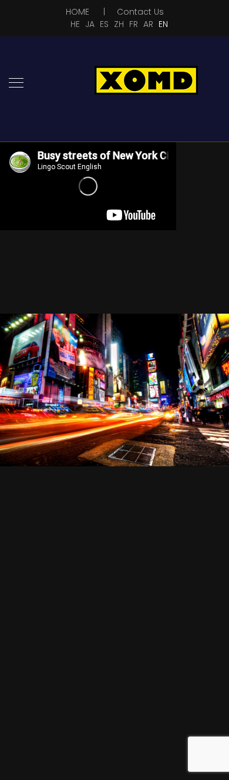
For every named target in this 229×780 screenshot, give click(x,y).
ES (104, 24)
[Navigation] (16, 83)
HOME (77, 12)
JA (90, 24)
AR (148, 24)
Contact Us (140, 12)
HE (75, 24)
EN (163, 24)
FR (133, 24)
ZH (119, 24)
